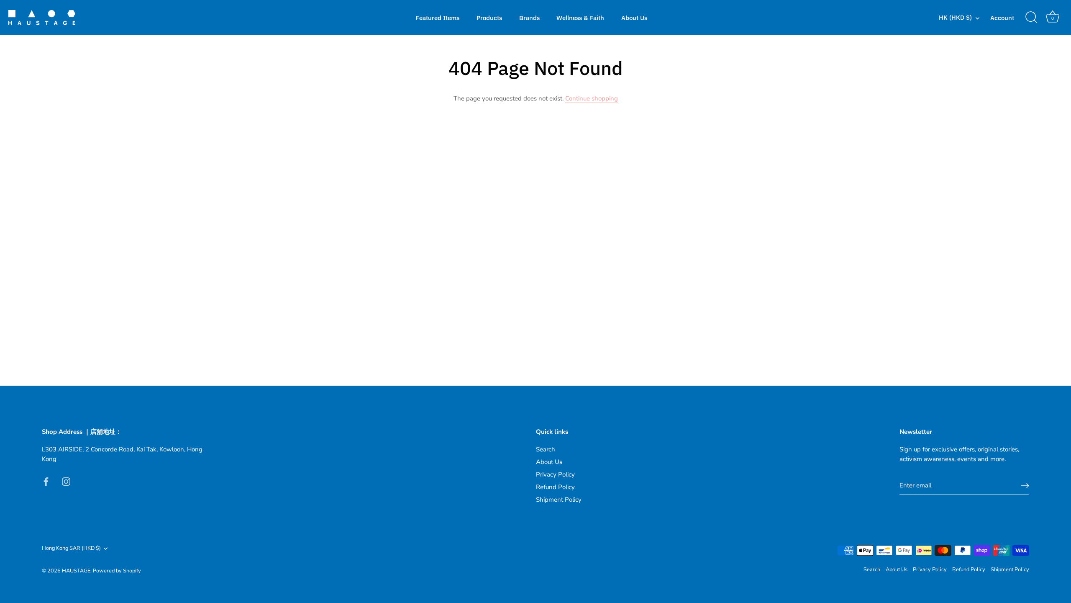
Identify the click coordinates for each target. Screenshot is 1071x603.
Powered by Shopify (117, 571)
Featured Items (437, 17)
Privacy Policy (555, 474)
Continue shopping (591, 98)
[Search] (1031, 17)
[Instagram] (66, 481)
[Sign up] (1025, 486)
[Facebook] (46, 481)
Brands (529, 17)
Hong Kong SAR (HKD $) (71, 548)
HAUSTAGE (76, 571)
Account (1002, 17)
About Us (634, 17)
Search (545, 449)
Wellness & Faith (580, 17)
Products (489, 17)
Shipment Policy (559, 499)
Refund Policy (555, 487)
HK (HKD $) (955, 17)
